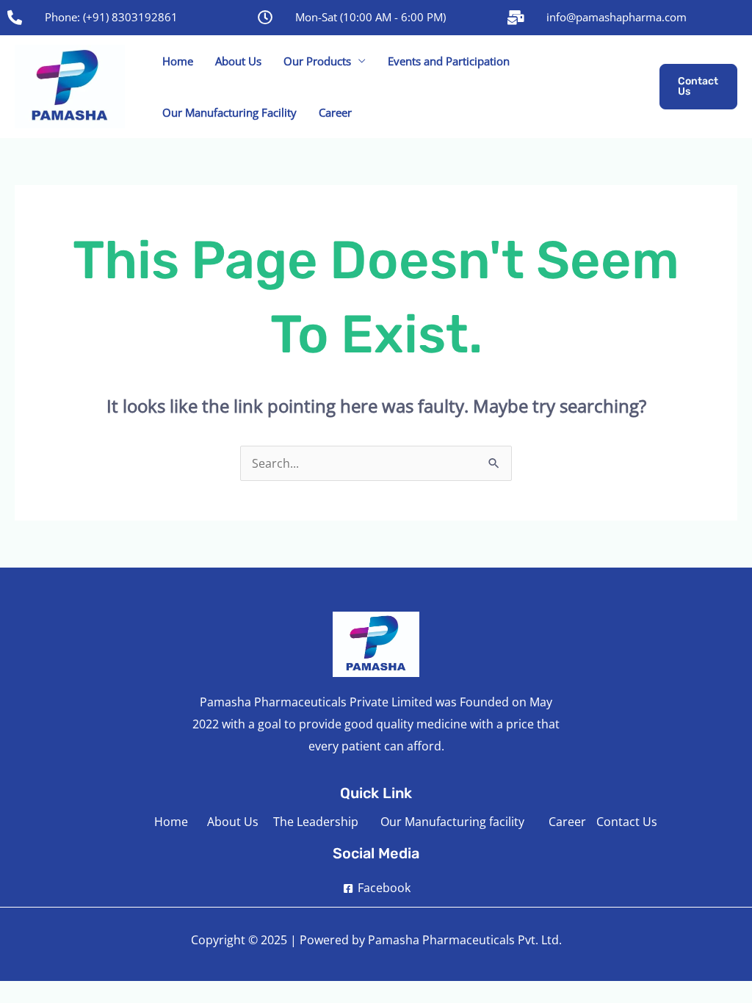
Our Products (317, 61)
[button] (698, 86)
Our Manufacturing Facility (229, 112)
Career (335, 112)
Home (177, 61)
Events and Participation (449, 61)
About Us (238, 61)
